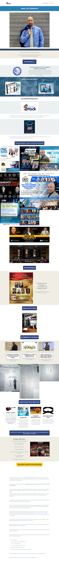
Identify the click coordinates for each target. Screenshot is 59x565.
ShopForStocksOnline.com (40, 512)
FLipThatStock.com (22, 115)
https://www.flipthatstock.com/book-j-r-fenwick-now (21, 557)
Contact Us (51, 3)
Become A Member (46, 3)
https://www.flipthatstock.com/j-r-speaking (26, 520)
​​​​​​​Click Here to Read (29, 359)
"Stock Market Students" (20, 136)
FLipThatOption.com (39, 514)
